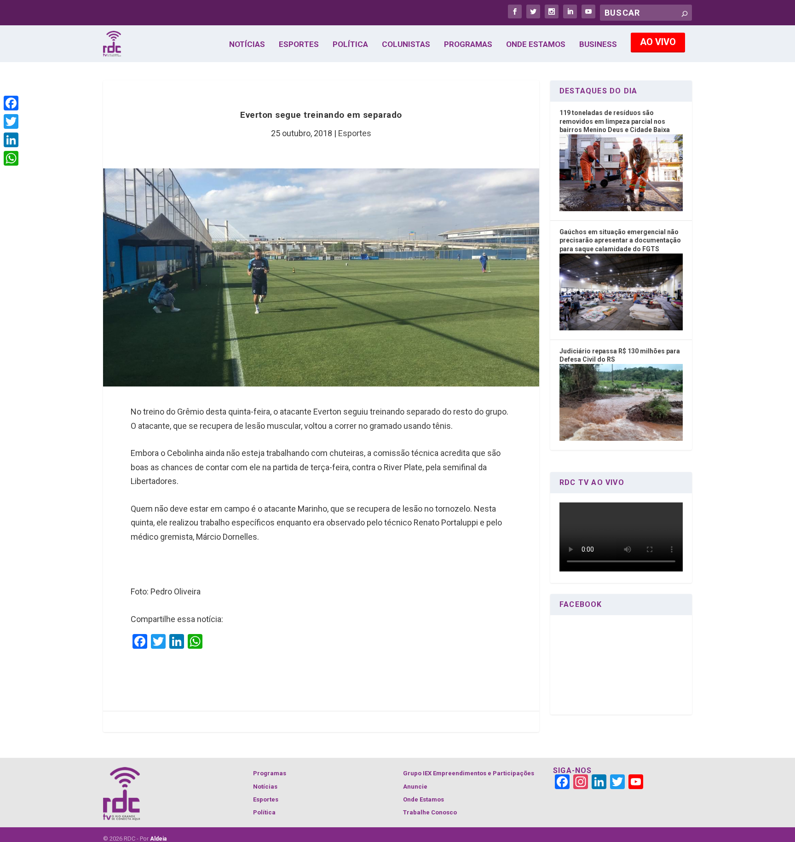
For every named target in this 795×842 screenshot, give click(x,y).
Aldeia (158, 839)
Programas (468, 44)
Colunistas (406, 44)
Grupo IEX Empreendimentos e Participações (468, 773)
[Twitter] (11, 121)
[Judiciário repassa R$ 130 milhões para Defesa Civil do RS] (621, 438)
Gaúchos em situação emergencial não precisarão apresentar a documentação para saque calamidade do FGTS (620, 240)
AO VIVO (658, 41)
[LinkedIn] (11, 140)
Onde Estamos (535, 44)
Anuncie (415, 786)
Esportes (299, 44)
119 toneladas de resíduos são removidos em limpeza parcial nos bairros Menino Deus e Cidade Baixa (614, 121)
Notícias (247, 44)
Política (350, 44)
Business (598, 44)
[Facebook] (11, 103)
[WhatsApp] (11, 158)
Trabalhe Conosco (430, 812)
